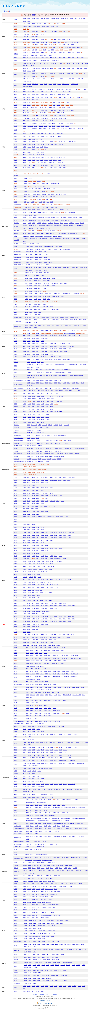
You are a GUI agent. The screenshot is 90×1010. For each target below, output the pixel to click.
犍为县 (46, 293)
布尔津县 (34, 459)
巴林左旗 (47, 217)
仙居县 (51, 556)
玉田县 (73, 57)
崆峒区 (25, 191)
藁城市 (36, 55)
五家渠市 (47, 461)
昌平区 (71, 18)
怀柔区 (80, 18)
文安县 (51, 91)
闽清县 (60, 335)
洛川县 (63, 110)
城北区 (40, 246)
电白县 (33, 498)
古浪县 (34, 186)
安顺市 (15, 369)
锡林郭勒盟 (16, 240)
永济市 (67, 42)
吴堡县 (63, 115)
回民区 (29, 210)
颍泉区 (33, 587)
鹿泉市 (50, 55)
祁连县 (36, 251)
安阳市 (15, 136)
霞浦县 (28, 356)
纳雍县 (52, 372)
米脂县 (55, 115)
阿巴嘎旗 (38, 238)
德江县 (71, 375)
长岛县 (42, 616)
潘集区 (45, 569)
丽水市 (15, 558)
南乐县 (33, 147)
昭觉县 (71, 325)
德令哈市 (33, 265)
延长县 (28, 110)
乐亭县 (64, 57)
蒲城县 (50, 107)
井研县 (50, 293)
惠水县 (68, 388)
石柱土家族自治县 (80, 333)
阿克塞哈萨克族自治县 (52, 194)
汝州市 (62, 134)
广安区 (26, 304)
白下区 (29, 390)
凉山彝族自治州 (17, 326)
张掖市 (15, 189)
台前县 (41, 147)
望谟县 (50, 380)
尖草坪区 (39, 23)
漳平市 (51, 354)
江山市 (46, 550)
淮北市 (15, 574)
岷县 (51, 199)
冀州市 (63, 94)
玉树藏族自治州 (17, 262)
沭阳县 (33, 422)
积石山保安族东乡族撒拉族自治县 (62, 204)
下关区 (47, 390)
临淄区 (37, 608)
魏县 (24, 65)
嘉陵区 (35, 296)
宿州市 (15, 590)
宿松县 (56, 579)
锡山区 (38, 393)
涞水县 (47, 73)
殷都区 (33, 136)
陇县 (54, 102)
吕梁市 (15, 50)
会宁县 (39, 181)
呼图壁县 (38, 435)
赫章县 (69, 372)
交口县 (61, 50)
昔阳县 (42, 39)
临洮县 (43, 199)
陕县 (34, 154)
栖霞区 (56, 390)
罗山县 (33, 162)
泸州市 (15, 278)
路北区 (29, 57)
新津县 (26, 270)
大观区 (29, 579)
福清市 (73, 335)
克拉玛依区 (35, 427)
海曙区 (24, 535)
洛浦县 (46, 451)
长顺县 (64, 388)
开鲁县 (47, 220)
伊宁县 (37, 453)
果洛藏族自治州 (17, 259)
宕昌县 (32, 202)
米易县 (37, 275)
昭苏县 (66, 453)
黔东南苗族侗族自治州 (19, 384)
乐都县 (42, 249)
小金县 (52, 317)
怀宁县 (38, 579)
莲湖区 (33, 97)
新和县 (47, 443)
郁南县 (33, 529)
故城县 (51, 94)
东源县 (46, 511)
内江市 (15, 291)
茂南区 (24, 498)
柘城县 (46, 160)
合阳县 (41, 107)
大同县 (56, 26)
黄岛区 (37, 605)
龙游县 (42, 550)
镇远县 (46, 383)
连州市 (66, 516)
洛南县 (28, 120)
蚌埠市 (15, 566)
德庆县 (46, 501)
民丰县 (59, 451)
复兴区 (33, 63)
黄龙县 (68, 110)
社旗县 (51, 157)
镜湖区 (24, 564)
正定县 (51, 52)
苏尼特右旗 (51, 238)
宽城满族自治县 (74, 84)
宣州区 (24, 600)
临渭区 (24, 107)
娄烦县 (58, 23)
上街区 (44, 123)
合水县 (42, 196)
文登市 (28, 626)
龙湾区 (28, 537)
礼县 (44, 202)
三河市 (69, 91)
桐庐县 (55, 532)
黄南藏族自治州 (17, 254)
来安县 (33, 584)
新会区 (33, 493)
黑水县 (56, 317)
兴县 (33, 50)
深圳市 (15, 482)
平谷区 (84, 18)
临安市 (73, 532)
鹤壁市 (15, 139)
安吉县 (42, 543)
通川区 (26, 306)
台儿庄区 (38, 611)
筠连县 (46, 301)
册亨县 (55, 380)
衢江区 (28, 550)
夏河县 (56, 207)
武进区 (43, 398)
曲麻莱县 (50, 262)
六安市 (15, 592)
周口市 (15, 165)
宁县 (51, 196)
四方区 (33, 605)
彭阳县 (42, 472)
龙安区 (38, 136)
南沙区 (60, 477)
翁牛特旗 (70, 217)
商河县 (60, 603)
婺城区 (24, 548)
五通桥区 (36, 293)
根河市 (48, 228)
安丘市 (64, 619)
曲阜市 (60, 621)
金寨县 (46, 592)
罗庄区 (28, 634)
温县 (55, 144)
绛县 (46, 42)
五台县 (28, 44)
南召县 (24, 157)
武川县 (67, 210)
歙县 (38, 582)
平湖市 (46, 540)
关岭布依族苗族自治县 (57, 369)
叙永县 (48, 278)
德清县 (33, 543)
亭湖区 (24, 411)
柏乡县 (47, 68)
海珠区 (33, 477)
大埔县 (32, 506)
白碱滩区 (41, 427)
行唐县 (60, 52)
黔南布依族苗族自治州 (19, 388)
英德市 (61, 516)
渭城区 (28, 105)
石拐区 (39, 212)
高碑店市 (47, 76)
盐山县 (49, 89)
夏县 (59, 42)
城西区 (36, 246)
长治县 (24, 31)
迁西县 (69, 57)
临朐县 (42, 619)
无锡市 (15, 393)
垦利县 (33, 613)
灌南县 (51, 406)
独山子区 (29, 427)
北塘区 (33, 393)
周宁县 (46, 356)
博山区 (33, 608)
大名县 (57, 63)
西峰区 (25, 196)
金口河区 (41, 293)
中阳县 (57, 50)
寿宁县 (42, 356)
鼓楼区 (35, 126)
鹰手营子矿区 (35, 84)
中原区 (24, 123)
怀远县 (43, 566)
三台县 (35, 283)
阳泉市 (15, 29)
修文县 (64, 359)
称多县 (36, 262)
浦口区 (51, 390)
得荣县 (35, 322)
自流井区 (27, 272)
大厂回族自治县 (58, 91)
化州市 (42, 498)
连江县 (51, 335)
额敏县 (37, 456)
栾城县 (55, 52)
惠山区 (42, 393)
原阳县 (51, 141)
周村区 (42, 608)
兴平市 (71, 105)
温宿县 (34, 443)
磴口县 (33, 230)
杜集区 (24, 574)
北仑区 (37, 535)
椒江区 (24, 556)
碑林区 (28, 97)
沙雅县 (43, 443)
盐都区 (29, 411)
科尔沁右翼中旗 (48, 236)
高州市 (37, 498)
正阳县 (42, 168)
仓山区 (33, 335)
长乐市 (78, 335)
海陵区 (24, 419)
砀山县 (29, 590)
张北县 (48, 78)
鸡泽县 (77, 63)
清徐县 (50, 23)
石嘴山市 (16, 467)
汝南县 (56, 168)
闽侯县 (46, 335)
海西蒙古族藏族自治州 (19, 265)
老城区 (24, 128)
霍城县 (52, 453)
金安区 (24, 592)
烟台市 (15, 616)
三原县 (33, 105)
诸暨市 (37, 545)
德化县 (55, 346)
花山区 (24, 571)
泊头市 (70, 89)
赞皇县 (78, 52)
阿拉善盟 (16, 244)
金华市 (15, 548)
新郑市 (71, 123)
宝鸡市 (15, 102)
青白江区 (55, 267)
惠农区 (30, 467)
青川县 (44, 286)
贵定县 (42, 388)
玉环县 (37, 556)
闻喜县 (33, 42)
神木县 (28, 115)
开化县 (37, 550)
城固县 (33, 113)
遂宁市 (15, 288)
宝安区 (37, 482)
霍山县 (50, 592)
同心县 (39, 469)
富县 (60, 110)
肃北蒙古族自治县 (41, 194)
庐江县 (56, 561)
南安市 (73, 346)
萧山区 (51, 532)
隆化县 (59, 84)
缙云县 (33, 558)
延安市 (15, 110)
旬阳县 (60, 118)
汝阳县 (70, 128)
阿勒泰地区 (16, 459)
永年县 (72, 63)
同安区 (42, 338)
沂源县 (55, 608)
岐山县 (42, 102)
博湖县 (69, 440)
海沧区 (28, 338)
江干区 (33, 532)
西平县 (29, 168)
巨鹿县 (68, 68)
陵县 (28, 637)
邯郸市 (15, 64)
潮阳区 (37, 488)
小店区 (24, 23)
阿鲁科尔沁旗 (41, 217)
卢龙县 (57, 60)
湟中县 (56, 246)
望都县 (72, 73)
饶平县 (33, 524)
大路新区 (82, 223)
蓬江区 (24, 493)
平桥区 (29, 162)
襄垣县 (28, 31)
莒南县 (63, 634)
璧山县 (60, 330)
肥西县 (51, 561)
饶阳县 (42, 94)
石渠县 (71, 320)
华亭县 (43, 191)
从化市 (73, 477)
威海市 (15, 626)
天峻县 (47, 265)
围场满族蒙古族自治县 (28, 86)
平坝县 (33, 369)
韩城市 (63, 107)
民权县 (33, 160)
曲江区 (33, 480)
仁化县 (42, 480)
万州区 (24, 330)
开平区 (38, 57)
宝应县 (38, 414)
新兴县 (28, 529)
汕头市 (15, 488)
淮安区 (29, 409)
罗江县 (35, 280)
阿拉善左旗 (26, 244)
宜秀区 (33, 579)
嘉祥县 (46, 621)
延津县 (56, 141)
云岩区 (33, 359)
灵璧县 (37, 590)
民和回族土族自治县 (35, 249)
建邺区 (38, 390)
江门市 (15, 493)
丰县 (47, 396)
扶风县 (46, 102)
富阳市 (69, 532)
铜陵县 (39, 577)
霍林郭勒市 (67, 220)
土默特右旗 (57, 212)
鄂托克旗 (56, 223)
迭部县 (43, 207)
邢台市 (15, 69)
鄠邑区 (73, 97)
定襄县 (24, 44)
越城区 (24, 545)
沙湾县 (42, 456)
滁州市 (15, 584)
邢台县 (33, 68)
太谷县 (51, 39)
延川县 (33, 110)
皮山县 (42, 451)
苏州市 (15, 401)
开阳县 (55, 359)
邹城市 (69, 621)
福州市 (15, 335)
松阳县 (42, 558)
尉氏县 (58, 126)
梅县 (28, 506)
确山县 (47, 168)
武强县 (38, 94)
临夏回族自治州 (17, 204)
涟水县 (42, 409)
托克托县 (50, 210)
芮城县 (50, 42)
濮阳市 (15, 147)
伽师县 (72, 448)
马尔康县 (62, 317)
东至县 (29, 598)
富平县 (59, 107)
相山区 (29, 574)
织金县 (47, 372)
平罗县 (34, 467)
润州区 (29, 417)
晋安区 (42, 335)
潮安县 (28, 524)
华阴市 (68, 107)
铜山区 (42, 396)
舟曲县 (39, 207)
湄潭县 (84, 364)
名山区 (30, 309)
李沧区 (46, 605)
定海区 (24, 553)
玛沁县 (27, 259)
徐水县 (55, 73)
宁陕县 (37, 118)
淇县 (41, 139)
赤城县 (24, 81)
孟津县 (53, 128)
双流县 (73, 267)
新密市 (67, 123)
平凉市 (15, 191)
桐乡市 (51, 540)
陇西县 (34, 199)
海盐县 (37, 540)
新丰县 (59, 480)
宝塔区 (24, 110)
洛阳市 (15, 130)
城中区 (31, 246)
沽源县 (57, 78)
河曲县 (45, 44)
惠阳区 (28, 503)
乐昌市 (64, 480)
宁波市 (15, 535)
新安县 (58, 128)
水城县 (38, 362)
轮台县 (34, 440)
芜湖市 (15, 564)
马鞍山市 (16, 571)
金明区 (45, 126)
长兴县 (37, 543)
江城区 (24, 514)
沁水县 (24, 34)
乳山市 (37, 626)
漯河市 (15, 152)
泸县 (40, 278)
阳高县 (29, 26)
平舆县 (38, 168)
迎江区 (24, 579)
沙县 (55, 343)
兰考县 (67, 126)
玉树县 (27, 262)
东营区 (24, 613)
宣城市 (15, 600)
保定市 (15, 74)
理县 (30, 317)
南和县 (59, 68)
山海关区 (29, 60)
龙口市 (46, 616)
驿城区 (24, 168)
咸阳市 (15, 105)
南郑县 (28, 113)
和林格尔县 (56, 210)
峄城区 (33, 611)
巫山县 (33, 333)
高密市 (69, 619)
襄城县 (38, 149)
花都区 (55, 477)
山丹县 (53, 189)
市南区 (24, 605)
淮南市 (15, 569)
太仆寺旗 (72, 238)
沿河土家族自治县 (78, 375)
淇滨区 (33, 139)
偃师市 (24, 131)
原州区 (24, 472)
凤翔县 (37, 102)
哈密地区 (16, 432)
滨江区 (46, 532)
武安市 (32, 65)
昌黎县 (48, 60)
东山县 (51, 348)
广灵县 (38, 26)
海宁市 (42, 540)
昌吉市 (28, 435)
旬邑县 (62, 105)
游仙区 (30, 283)
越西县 (84, 325)
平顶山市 (16, 134)
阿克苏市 (29, 443)
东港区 (24, 629)
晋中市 (15, 39)
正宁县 (46, 196)
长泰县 (46, 348)
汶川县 (26, 317)
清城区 (24, 516)
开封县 (62, 126)
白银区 (25, 181)
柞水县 (51, 120)
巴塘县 (84, 320)
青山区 (34, 212)
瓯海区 (33, 537)
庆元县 (51, 558)
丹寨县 (33, 385)
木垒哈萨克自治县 (62, 435)
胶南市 (69, 605)
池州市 (15, 598)
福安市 (55, 356)
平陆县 (62, 42)
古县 (42, 47)
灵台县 (34, 191)
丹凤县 (33, 120)
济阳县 (55, 603)
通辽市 (15, 220)
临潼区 (55, 97)
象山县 (51, 535)
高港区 (29, 419)
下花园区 (38, 78)
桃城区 (24, 94)
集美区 (37, 338)
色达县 (75, 320)
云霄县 (33, 348)
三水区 (37, 490)
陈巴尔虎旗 (65, 225)
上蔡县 (33, 168)
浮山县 (50, 47)
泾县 (38, 600)
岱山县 (33, 553)
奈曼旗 (56, 220)
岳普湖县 (67, 448)
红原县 (76, 317)
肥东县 (47, 561)
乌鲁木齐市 (16, 425)
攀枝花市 (16, 275)
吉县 (54, 47)
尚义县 (61, 78)
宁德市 (15, 356)
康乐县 (30, 204)
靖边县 (42, 115)
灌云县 (47, 406)
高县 (39, 301)
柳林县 (40, 50)
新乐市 (45, 55)
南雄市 (68, 480)
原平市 (77, 44)
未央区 (42, 97)
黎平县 (68, 383)
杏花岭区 (34, 23)
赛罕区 (38, 210)
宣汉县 (34, 306)
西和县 (40, 202)
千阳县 (58, 102)
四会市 (62, 501)
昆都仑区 (30, 212)
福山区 (28, 616)
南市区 (33, 73)
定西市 (15, 199)
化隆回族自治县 (58, 249)
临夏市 (25, 204)
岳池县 (30, 304)
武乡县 (55, 31)
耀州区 (33, 99)
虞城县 (50, 160)
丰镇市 (83, 233)
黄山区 (29, 582)
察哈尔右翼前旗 (54, 233)
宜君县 (37, 99)
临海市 (60, 556)
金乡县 (42, 621)
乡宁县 (58, 47)
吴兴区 (24, 543)
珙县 (43, 301)
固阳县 (62, 212)
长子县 (51, 31)
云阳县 (24, 333)
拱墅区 (37, 532)
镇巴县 (58, 113)
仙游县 (42, 341)
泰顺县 (60, 537)
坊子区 (33, 619)
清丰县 (29, 147)
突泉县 (60, 236)
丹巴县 (35, 320)
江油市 (65, 283)
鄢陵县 (33, 149)
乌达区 (34, 215)
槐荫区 (33, 603)
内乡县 (42, 157)
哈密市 (28, 432)
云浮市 (15, 529)
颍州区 (24, 587)
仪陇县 (53, 296)
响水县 (33, 411)
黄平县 (33, 383)
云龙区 (29, 396)
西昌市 (26, 325)
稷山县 (37, 42)
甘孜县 (57, 320)
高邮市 (47, 414)
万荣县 (28, 42)
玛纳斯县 (43, 435)
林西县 (58, 217)
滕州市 (47, 611)
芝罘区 (24, 616)
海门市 (56, 404)
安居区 (30, 288)
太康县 (56, 165)
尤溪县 (51, 343)
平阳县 (46, 537)
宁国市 (50, 600)
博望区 (33, 571)
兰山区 (24, 634)
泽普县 (47, 448)
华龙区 (24, 147)
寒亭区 (28, 619)
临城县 (38, 68)
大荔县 (36, 107)
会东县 (53, 325)
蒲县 (70, 47)
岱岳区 (28, 624)
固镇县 (52, 566)
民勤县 (30, 186)
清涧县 (68, 115)
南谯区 (29, 584)
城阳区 (51, 605)
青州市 (51, 619)
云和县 (46, 558)
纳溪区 (30, 278)
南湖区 (24, 540)
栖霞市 (69, 616)
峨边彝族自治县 (66, 293)
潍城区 (24, 619)
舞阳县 (38, 152)
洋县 (37, 113)
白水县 (54, 107)
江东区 (28, 535)
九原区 (51, 212)
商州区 (24, 120)
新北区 (39, 398)
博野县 (29, 76)
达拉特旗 (39, 223)
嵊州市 (46, 545)
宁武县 (41, 44)
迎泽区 (28, 23)
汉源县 (39, 309)
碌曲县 (52, 207)
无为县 (56, 564)
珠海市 (15, 485)
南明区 (28, 359)
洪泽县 (47, 409)
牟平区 (33, 616)
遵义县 (38, 364)
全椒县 (38, 584)
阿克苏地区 (16, 443)
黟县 (45, 582)
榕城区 (24, 527)
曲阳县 (80, 73)
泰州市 (15, 419)
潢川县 (55, 162)
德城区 (24, 637)
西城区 (28, 18)
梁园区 (24, 160)
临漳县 (48, 63)
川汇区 (24, 165)
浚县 (37, 139)
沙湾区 (30, 293)
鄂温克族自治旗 (57, 225)
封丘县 (60, 141)
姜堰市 (47, 419)
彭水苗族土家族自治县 (69, 333)
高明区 (42, 490)
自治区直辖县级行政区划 (20, 461)
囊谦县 (45, 262)
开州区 (86, 330)
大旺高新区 (52, 501)
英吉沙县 (42, 448)
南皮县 (58, 89)
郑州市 (15, 123)
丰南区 (42, 57)
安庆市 (15, 579)
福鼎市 (60, 356)
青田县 (28, 558)
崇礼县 (29, 81)
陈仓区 (33, 102)
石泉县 (33, 118)
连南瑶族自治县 (50, 516)
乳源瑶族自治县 (53, 480)
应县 (28, 36)
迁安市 (82, 57)
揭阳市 (15, 527)
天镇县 (34, 26)
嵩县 (66, 128)
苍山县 (51, 634)
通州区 (62, 18)
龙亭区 (24, 126)
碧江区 (28, 375)
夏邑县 (55, 160)
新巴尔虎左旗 (72, 225)
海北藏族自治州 (17, 251)
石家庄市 (16, 54)
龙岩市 (15, 354)
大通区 (24, 569)
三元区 (28, 343)
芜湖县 (42, 564)
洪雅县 (39, 299)
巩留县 (57, 453)
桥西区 (33, 52)
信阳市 (15, 162)
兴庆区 (24, 464)
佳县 (60, 115)
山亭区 (43, 611)
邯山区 (24, 63)
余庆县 (28, 367)
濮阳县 (46, 147)
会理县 (48, 325)
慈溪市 (64, 535)
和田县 (33, 451)
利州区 (26, 286)
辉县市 (73, 141)
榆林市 (15, 115)
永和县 (66, 47)
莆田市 (15, 341)
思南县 (55, 375)
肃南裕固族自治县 (32, 189)
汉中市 (15, 113)
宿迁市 (15, 422)
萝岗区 (64, 477)
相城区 (33, 401)
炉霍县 (53, 320)
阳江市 (15, 514)
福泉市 (33, 388)
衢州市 (15, 550)
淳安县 (60, 532)
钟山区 (28, 362)
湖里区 (33, 338)
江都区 (33, 414)
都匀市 (28, 388)
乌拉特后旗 (52, 230)
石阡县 (50, 375)
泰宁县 (63, 343)
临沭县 (72, 634)
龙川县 (33, 511)
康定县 (26, 320)
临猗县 (24, 42)
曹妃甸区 (52, 57)
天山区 (28, 425)
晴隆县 (42, 380)
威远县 (35, 291)
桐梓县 (43, 364)
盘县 (42, 362)
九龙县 (39, 320)
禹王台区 (41, 126)
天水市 (15, 183)
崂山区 (42, 605)
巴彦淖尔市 (16, 230)
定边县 (46, 115)
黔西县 (38, 372)
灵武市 (47, 464)
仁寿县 (30, 299)
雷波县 (35, 327)
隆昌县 (44, 291)
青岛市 (15, 605)
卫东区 (29, 134)
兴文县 (51, 301)
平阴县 (51, 603)
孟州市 (63, 144)
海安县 (38, 404)
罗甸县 (59, 388)
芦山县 (53, 309)
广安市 (15, 304)
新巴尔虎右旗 (80, 225)
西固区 (25, 173)
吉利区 (44, 128)
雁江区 (26, 314)
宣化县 (43, 78)
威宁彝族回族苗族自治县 (60, 372)
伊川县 (84, 128)
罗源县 (55, 335)
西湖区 (42, 532)
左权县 (33, 39)
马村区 (33, 144)
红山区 (24, 217)
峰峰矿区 (38, 63)
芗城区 (24, 348)
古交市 (63, 23)
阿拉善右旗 (32, 244)
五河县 (48, 566)
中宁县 (30, 474)
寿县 (33, 592)
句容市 (47, 417)
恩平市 (51, 493)
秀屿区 (37, 341)
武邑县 (33, 94)
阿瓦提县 (61, 443)
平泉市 (50, 84)
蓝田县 (64, 97)
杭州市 (15, 532)
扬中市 (42, 417)
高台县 (48, 189)
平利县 (51, 118)
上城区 (24, 532)
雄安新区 (53, 76)
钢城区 (28, 632)
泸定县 (30, 320)
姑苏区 (38, 401)
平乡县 (77, 68)
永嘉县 (42, 537)
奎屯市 (33, 453)
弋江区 (29, 564)
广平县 (81, 63)
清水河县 (62, 210)
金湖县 (51, 409)
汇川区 (34, 364)
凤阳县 (47, 584)
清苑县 (42, 73)
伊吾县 (43, 432)
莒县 (37, 629)
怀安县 (73, 78)
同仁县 (27, 254)
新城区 (24, 97)
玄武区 (24, 390)
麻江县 (28, 385)
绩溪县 (41, 600)
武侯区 (39, 267)
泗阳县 (38, 422)
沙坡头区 (25, 474)
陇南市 (15, 202)
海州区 (33, 406)
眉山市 (15, 299)
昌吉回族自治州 (17, 435)
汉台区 (24, 113)
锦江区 (26, 267)
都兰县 (43, 265)
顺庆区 (26, 296)
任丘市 (75, 89)
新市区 (24, 73)
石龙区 (33, 134)
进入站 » (7, 11)
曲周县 (28, 65)
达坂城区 (56, 425)
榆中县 (43, 173)
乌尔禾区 (47, 427)
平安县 (27, 249)
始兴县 (37, 480)
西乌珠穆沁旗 (66, 238)
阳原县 (69, 78)
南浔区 (28, 543)
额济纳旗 (38, 244)
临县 (36, 50)
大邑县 (81, 267)
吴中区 (29, 401)
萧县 (33, 590)
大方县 (34, 372)
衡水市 (15, 94)
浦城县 (33, 351)
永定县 (33, 354)
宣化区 (33, 78)
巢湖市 (60, 561)
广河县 (39, 204)
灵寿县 (64, 52)
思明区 (24, 338)
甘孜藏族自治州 (17, 321)
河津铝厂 (76, 42)
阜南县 (47, 587)
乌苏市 (33, 456)
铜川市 (15, 99)
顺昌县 (28, 351)
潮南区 (42, 488)
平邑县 (59, 634)
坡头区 (33, 495)
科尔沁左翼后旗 (41, 220)
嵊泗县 (37, 553)
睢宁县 (54, 396)
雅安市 (15, 309)
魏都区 (24, 149)
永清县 (38, 91)
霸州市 (64, 91)
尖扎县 (31, 254)
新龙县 (62, 320)
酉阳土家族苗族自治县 (57, 333)
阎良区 (51, 97)
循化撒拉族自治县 (67, 249)
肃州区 (25, 194)
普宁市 (42, 527)
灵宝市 (42, 154)
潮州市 (15, 524)
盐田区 (46, 482)
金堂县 (68, 267)
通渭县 (30, 199)
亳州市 (15, 595)
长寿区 (33, 330)
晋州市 (41, 55)
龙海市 (69, 348)
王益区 (24, 99)
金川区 (25, 178)
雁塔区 (46, 97)
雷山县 (82, 383)
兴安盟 (15, 236)
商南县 (37, 120)
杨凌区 (82, 97)
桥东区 (29, 52)
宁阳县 (33, 624)
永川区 (37, 330)
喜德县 (75, 325)
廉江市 (51, 495)
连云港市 (16, 406)
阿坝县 (66, 317)
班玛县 (31, 259)
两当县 (51, 202)
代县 (33, 44)
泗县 (41, 590)
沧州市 (15, 89)
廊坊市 (15, 91)
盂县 (28, 29)
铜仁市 (15, 376)
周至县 (69, 97)
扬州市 (15, 414)
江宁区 (66, 390)
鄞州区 (46, 535)
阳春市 (37, 514)
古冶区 (33, 57)
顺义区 (66, 18)
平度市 (64, 605)
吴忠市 (15, 469)
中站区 (29, 144)
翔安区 (46, 338)
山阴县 (24, 36)
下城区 (28, 532)
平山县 (82, 52)
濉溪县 (38, 574)
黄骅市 (79, 89)
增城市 (69, 477)
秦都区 (24, 105)
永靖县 (34, 204)
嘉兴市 (15, 540)
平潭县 (69, 335)
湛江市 (15, 495)
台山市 (37, 493)
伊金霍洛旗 (71, 223)
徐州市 (15, 396)
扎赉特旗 (55, 236)
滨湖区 (47, 393)
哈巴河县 (49, 459)
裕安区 (29, 592)
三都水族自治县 (75, 388)
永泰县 (64, 335)
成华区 (44, 267)
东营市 (15, 613)
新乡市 (15, 141)
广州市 (15, 477)
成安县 (52, 63)
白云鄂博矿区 (45, 212)
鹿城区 (24, 537)
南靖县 (55, 348)
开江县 (38, 306)
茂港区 (28, 498)
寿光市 (60, 619)
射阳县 (47, 411)
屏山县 (55, 301)
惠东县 (37, 503)
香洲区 (24, 485)
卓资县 (29, 233)
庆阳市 (15, 196)
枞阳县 (42, 579)
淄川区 (24, 608)
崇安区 (24, 393)
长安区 (24, 52)
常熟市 (47, 401)
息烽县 (59, 359)
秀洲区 (28, 540)
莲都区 (24, 558)
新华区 (38, 52)
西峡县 (33, 157)
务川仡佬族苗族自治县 (72, 364)
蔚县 (65, 78)
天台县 (46, 556)
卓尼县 (34, 207)
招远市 (64, 616)
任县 (55, 68)
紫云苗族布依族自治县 (69, 369)
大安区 (36, 272)
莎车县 (52, 448)
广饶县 (42, 613)
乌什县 (56, 443)
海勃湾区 (25, 215)
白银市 (15, 181)
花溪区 (37, 359)
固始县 (50, 162)
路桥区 (33, 556)
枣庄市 (15, 611)
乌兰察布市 (16, 233)
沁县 (64, 31)
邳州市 (63, 396)
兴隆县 (45, 84)
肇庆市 (15, 501)
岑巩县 (50, 383)
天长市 (51, 584)
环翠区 (24, 626)
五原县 (29, 230)
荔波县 (37, 388)
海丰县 (27, 508)
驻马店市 (16, 168)
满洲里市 (25, 228)
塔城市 (28, 456)
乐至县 (35, 314)
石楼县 (44, 50)
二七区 (29, 123)
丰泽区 (28, 346)
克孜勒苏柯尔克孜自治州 (20, 446)
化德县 (33, 233)
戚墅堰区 (34, 398)
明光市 (56, 584)
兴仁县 (33, 380)
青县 (36, 89)
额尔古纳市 (42, 228)
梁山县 (55, 621)
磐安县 (42, 548)
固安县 (33, 91)
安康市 (15, 118)
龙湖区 (24, 488)
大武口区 (25, 467)
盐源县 (39, 325)
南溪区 (26, 301)
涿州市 (33, 76)
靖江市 (38, 419)
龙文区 (28, 348)
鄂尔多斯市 (16, 223)
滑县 (51, 136)
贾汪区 (33, 396)
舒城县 (41, 592)
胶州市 (55, 605)
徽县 (48, 202)
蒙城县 (33, 595)
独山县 (50, 388)
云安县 (37, 529)
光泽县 (37, 351)
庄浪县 (47, 191)
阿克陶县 (34, 446)
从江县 (77, 383)
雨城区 (26, 309)
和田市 (28, 451)
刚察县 (45, 251)
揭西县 (33, 527)
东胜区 (29, 223)
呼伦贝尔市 (16, 227)
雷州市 (55, 495)
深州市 (68, 94)
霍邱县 (37, 592)
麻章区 (37, 495)
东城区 (24, 18)
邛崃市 (40, 270)
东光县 (40, 89)
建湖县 (51, 411)
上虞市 (42, 545)
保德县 (68, 44)
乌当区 (42, 359)
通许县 (53, 126)
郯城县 (42, 634)
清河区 (24, 409)
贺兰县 (42, 464)
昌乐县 (46, 619)
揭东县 (28, 527)
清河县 (85, 68)
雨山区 (29, 571)
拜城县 (52, 443)
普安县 (37, 380)
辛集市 (32, 55)
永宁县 (38, 464)
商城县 (46, 162)
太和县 (42, 587)
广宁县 (33, 501)
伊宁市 (28, 453)
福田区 (28, 482)
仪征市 (42, 414)
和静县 (60, 440)
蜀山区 (33, 561)
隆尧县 (51, 68)
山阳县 (42, 120)
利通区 (24, 469)
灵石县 (63, 39)
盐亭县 (39, 283)
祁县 (55, 39)
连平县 (37, 511)
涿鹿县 (82, 78)
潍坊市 (15, 619)
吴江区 (42, 401)
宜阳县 (75, 128)
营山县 (44, 296)
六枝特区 (33, 362)
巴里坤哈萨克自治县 (36, 432)
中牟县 (53, 123)
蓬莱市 (60, 616)
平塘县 (55, 388)
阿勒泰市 (29, 459)
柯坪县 (66, 443)
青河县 (54, 459)
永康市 (60, 548)
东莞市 (15, 519)
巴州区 (26, 312)
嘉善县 (33, 540)
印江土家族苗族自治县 (63, 375)
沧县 (33, 89)
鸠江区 (33, 564)
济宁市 (15, 621)
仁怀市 (37, 367)
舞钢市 (58, 134)
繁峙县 (36, 44)
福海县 (44, 459)
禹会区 (34, 566)
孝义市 (66, 50)
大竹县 (43, 306)
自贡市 (15, 272)
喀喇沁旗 (75, 217)
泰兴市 (42, 419)
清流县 (37, 343)
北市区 (29, 73)
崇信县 (39, 191)
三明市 (15, 343)
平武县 (60, 283)
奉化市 (69, 535)
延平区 (24, 351)
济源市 (15, 170)
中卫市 (15, 474)
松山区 (34, 217)
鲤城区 (24, 346)
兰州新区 (48, 173)
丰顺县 (36, 506)
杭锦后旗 (59, 230)
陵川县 (33, 34)
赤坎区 (24, 495)
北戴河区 (35, 60)
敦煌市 (65, 194)
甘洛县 (26, 327)
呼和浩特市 (16, 210)
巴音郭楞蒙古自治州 (18, 440)
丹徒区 (33, 417)
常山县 (33, 550)
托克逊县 (39, 430)
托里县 (46, 456)
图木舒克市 (40, 461)
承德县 (41, 84)
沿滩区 (40, 272)
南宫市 (29, 71)
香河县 (42, 91)
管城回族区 (34, 123)
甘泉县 (55, 110)
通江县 (30, 312)
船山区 (26, 288)
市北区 (28, 605)
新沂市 (58, 396)
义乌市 (51, 548)
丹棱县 (44, 299)
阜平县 (51, 73)
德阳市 (15, 280)
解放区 (24, 144)
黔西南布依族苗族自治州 (20, 380)
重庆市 (15, 331)
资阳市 (15, 314)
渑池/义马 (30, 154)
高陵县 (78, 97)
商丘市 (15, 160)
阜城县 (59, 94)
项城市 (65, 165)
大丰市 (60, 411)
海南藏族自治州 (17, 257)
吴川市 (60, 495)
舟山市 (15, 553)
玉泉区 (33, 210)
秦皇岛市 (16, 60)
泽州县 (37, 34)
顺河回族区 (30, 126)
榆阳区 (24, 115)
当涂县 (38, 571)
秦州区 (25, 183)
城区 (24, 508)
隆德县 (33, 472)
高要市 (57, 501)
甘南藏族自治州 (17, 207)
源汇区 (24, 152)
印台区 (28, 99)
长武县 (58, 105)
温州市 (15, 537)
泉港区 (37, 346)
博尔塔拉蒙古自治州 (18, 438)
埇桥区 (24, 590)
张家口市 (16, 80)
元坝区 (30, 286)
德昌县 (44, 325)
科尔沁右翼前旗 (39, 236)
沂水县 (46, 634)
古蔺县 (53, 278)
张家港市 (52, 401)
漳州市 (15, 348)
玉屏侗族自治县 (44, 375)
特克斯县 (71, 453)
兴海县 (40, 257)
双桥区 (24, 84)
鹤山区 (24, 139)
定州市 (38, 76)
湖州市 (15, 543)
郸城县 (47, 165)
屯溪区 (24, 582)
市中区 (26, 291)
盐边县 (42, 275)
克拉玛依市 (16, 427)
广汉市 (39, 280)
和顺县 (37, 39)
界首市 (56, 587)
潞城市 (68, 31)
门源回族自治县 (29, 251)
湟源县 (60, 246)
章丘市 (64, 603)
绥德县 (51, 115)
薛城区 (28, 611)
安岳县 (30, 314)
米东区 (60, 425)
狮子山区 (31, 577)
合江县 (44, 278)
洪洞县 (37, 47)
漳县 (47, 199)
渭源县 (39, 199)
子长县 (37, 110)
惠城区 (24, 503)
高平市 (42, 34)
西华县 (33, 165)
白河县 (64, 118)
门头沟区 (53, 18)
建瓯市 (61, 351)
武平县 (42, 354)
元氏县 (24, 55)
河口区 (28, 613)
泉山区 (38, 396)
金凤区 (33, 464)
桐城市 (69, 579)
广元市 (15, 286)
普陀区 (28, 553)
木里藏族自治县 (33, 325)
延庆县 (28, 21)
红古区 (30, 173)
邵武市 (51, 351)
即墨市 (60, 605)
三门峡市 (16, 154)
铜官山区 (25, 577)
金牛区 (35, 267)
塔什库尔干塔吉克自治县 (80, 448)
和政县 (43, 204)
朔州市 (15, 36)
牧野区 (38, 141)
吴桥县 (62, 89)
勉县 (45, 113)
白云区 (46, 359)
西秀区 (28, 369)
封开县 (42, 501)
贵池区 (24, 598)
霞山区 (28, 495)
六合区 (70, 390)
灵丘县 (43, 26)
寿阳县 (46, 39)
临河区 (24, 230)
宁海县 (55, 535)
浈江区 (28, 480)
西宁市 (15, 246)
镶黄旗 (77, 238)
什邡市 (44, 280)
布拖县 (66, 325)
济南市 (15, 603)
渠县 (47, 306)
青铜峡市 (44, 469)
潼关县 (32, 107)
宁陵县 (41, 160)
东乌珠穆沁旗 (58, 238)
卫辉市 (69, 141)
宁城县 (80, 217)
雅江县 (44, 320)
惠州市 (15, 503)
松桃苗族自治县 (30, 377)
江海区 (28, 493)
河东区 (33, 634)
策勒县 (50, 451)
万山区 (33, 375)
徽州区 (33, 582)
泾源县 (38, 472)
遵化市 (78, 57)
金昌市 (15, 178)
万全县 (78, 78)
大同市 (15, 26)
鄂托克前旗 (50, 223)
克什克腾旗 (63, 217)
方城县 (29, 157)
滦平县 (54, 84)
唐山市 (15, 57)
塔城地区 (16, 456)
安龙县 (59, 380)
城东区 (27, 246)
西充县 (57, 296)
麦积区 (30, 183)
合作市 (25, 207)
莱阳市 (51, 616)
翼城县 (28, 47)
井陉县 (47, 52)
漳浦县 (37, 348)
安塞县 (42, 110)
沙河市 (33, 71)
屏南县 (37, 356)
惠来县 (37, 527)
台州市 (15, 556)
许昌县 (29, 149)
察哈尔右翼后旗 (71, 233)
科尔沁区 (25, 220)
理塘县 (80, 320)
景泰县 (43, 181)
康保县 (52, 78)
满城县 (38, 73)
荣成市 (33, 626)
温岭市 (55, 556)
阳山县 (33, 516)
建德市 (64, 532)
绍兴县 (28, 545)
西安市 (15, 97)
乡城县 (26, 322)
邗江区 (29, 414)
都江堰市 (31, 270)
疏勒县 (37, 448)
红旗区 (24, 141)
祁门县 (49, 582)
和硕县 (65, 440)
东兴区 (30, 291)
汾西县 (73, 47)
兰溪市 (46, 548)
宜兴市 (56, 393)
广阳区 (29, 91)
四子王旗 (78, 233)
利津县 (37, 613)
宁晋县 (63, 68)
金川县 (47, 317)
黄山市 (15, 582)
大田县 (46, 343)
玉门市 (60, 194)
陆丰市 (36, 508)
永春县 (51, 346)
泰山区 (24, 624)
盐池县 (34, 469)
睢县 (37, 160)
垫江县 (73, 330)
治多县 (40, 262)
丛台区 (29, 63)
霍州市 (82, 47)
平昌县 (39, 312)
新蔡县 (65, 168)
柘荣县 (51, 356)
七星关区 (29, 372)
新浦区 (29, 406)
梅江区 (24, 506)
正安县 (52, 364)
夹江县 (55, 293)
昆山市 (57, 401)
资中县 (39, 291)
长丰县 (42, 561)
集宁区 (24, 233)
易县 (77, 73)
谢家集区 (35, 569)
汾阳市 (70, 50)
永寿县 (50, 105)
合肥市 (15, 561)
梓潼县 (47, 283)
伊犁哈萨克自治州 (18, 453)
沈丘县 (42, 165)
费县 (55, 634)
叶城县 (56, 448)
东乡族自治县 (49, 204)
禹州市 (42, 149)
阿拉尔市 (34, 461)
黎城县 (42, 31)
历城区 (42, 603)
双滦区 (29, 84)
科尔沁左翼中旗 (32, 220)
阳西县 (28, 514)
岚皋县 (46, 118)
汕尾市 (15, 508)
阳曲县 (54, 23)
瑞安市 (64, 537)
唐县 (64, 73)
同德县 (31, 257)
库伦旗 (52, 220)
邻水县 (39, 304)
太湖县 (51, 579)
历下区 (24, 603)
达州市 (15, 306)
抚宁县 (53, 60)
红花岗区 (29, 364)
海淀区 (47, 18)
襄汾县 (33, 47)
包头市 (15, 212)
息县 (63, 162)
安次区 (24, 91)
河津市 (71, 42)
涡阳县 (29, 595)
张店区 (28, 608)
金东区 (28, 548)
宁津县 (32, 637)
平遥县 (59, 39)
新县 (42, 162)
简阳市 (39, 314)
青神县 (48, 299)
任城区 (28, 621)
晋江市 (69, 346)
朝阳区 (33, 18)
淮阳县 (51, 165)
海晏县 (40, 251)
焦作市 (15, 144)
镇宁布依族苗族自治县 (45, 369)
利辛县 (38, 595)
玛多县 (49, 259)
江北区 (33, 535)
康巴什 (24, 223)
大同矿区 (25, 26)
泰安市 (15, 624)
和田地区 (16, 451)
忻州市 (15, 44)
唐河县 (56, 157)
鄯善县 (34, 430)
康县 (36, 202)
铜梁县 (51, 330)
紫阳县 (42, 118)
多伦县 (24, 241)
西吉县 (29, 472)
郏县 (54, 134)
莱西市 (73, 605)
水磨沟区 (44, 425)
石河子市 (29, 461)
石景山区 (43, 18)
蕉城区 (24, 356)
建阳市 (65, 351)
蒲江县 (85, 267)
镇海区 (42, 535)
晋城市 (15, 34)
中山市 (15, 522)
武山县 (47, 183)
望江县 (60, 579)
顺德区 (33, 490)
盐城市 (15, 411)
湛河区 (38, 134)
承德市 (15, 85)
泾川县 (30, 191)
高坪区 (30, 296)
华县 (28, 107)
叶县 (46, 134)
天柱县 (55, 383)
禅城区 (24, 490)
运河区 (29, 89)
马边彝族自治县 (75, 293)
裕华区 (42, 52)
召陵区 (33, 152)
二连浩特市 (26, 238)
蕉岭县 (50, 506)
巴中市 (15, 312)
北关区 (29, 136)
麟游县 (62, 102)
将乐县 (59, 343)
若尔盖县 (72, 317)
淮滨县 (59, 162)
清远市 (15, 516)
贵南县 (45, 257)
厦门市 (15, 338)
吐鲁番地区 (16, 430)
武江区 (24, 480)
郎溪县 (29, 600)
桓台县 (46, 608)
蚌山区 (30, 566)
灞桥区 (37, 97)
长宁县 (35, 301)
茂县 (34, 317)
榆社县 (28, 39)
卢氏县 (38, 154)
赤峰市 (15, 217)
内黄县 (55, 136)
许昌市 (15, 149)
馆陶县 (86, 63)
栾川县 (62, 128)
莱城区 (24, 632)
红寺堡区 (30, 469)
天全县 (48, 309)
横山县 (37, 115)
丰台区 (37, 18)
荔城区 (33, 341)
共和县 (27, 257)
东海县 (42, 406)
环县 (34, 196)
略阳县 (53, 113)
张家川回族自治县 (55, 183)
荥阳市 (62, 123)
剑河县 (64, 383)
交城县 (28, 50)
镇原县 (54, 196)
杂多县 (31, 262)
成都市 (15, 269)
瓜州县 (34, 194)
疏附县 (33, 448)
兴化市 (33, 419)
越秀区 (28, 477)
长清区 (46, 603)
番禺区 (51, 477)
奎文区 (37, 619)
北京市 (15, 19)
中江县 (30, 280)
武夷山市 (56, 351)
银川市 (15, 464)
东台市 (56, 411)
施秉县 (37, 383)
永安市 (68, 343)
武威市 (15, 186)
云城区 (24, 529)
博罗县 (33, 503)
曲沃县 (24, 47)
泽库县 (36, 254)
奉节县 (28, 333)
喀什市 (28, 448)
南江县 (35, 312)
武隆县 (78, 330)
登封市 (76, 123)
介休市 (68, 39)
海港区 (24, 60)
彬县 (54, 105)
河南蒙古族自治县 (43, 254)
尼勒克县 (77, 453)
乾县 (42, 105)
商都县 (38, 233)
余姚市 (60, 535)
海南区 (30, 215)
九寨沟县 (43, 317)
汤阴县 (47, 136)
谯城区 (24, 595)
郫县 (77, 267)
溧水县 (75, 390)
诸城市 (55, 619)
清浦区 (38, 409)
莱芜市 (15, 632)
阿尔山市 (32, 236)
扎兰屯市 (36, 228)
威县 (81, 68)
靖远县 (34, 181)
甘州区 (25, 189)
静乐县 (50, 44)
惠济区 (49, 123)
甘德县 (36, 259)
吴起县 (51, 110)
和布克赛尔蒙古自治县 (59, 456)
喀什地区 (16, 448)
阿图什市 (29, 446)
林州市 (59, 136)
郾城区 (29, 152)
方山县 (52, 50)
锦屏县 (59, 383)
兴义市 (28, 380)
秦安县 (39, 183)
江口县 (37, 375)
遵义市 (15, 366)
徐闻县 (46, 495)
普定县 (37, 369)
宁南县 (57, 325)
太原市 (15, 23)
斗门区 (28, 485)
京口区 (24, 417)
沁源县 (60, 31)
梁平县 (64, 330)
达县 (30, 306)
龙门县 (42, 503)
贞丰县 (46, 380)
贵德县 (36, 257)
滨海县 (38, 411)
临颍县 (42, 152)
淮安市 (15, 409)
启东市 (47, 404)
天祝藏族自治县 (41, 186)
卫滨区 (29, 141)
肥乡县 (68, 63)
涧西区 (40, 128)
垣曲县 (54, 42)
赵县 (28, 55)
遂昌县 (37, 558)
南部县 (39, 296)
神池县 (54, 44)
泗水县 (51, 621)
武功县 (67, 105)
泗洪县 (42, 422)
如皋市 (51, 404)
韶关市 (15, 480)
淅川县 (47, 157)
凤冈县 (80, 364)
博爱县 (47, 144)
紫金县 (28, 511)
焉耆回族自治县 (54, 440)
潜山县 (47, 579)
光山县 (38, 162)
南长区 (29, 393)
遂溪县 (42, 495)
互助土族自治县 (49, 249)
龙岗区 (42, 482)
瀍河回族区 (34, 128)
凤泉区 (33, 141)
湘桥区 (24, 524)
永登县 (34, 173)
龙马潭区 (36, 278)
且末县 (47, 440)
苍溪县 (53, 286)
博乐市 (28, 438)
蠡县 (85, 73)
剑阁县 (48, 286)
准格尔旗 (44, 223)
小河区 (50, 359)
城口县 (69, 330)
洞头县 (37, 537)
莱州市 (55, 616)
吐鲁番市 (29, 430)
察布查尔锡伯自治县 (45, 453)
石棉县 (44, 309)
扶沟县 (29, 165)
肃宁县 (53, 89)
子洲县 (72, 115)
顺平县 (24, 76)
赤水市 (33, 367)
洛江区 (33, 346)
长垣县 (65, 141)
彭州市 (36, 270)
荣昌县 (55, 330)
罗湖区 (24, 482)
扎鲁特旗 (62, 220)
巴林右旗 (53, 217)
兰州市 (15, 173)
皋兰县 (39, 173)
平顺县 (37, 31)
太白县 (67, 102)
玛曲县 (47, 207)
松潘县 (37, 317)
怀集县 (37, 501)
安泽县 (45, 47)
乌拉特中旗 (46, 230)
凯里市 (28, 383)
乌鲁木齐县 (66, 425)
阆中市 (62, 296)
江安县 (30, 301)
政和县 (46, 351)
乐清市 (69, 537)
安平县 (47, 94)
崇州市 (45, 270)
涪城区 (26, 283)
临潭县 (30, 207)
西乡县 (41, 113)
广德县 (33, 600)
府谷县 (33, 115)
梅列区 (24, 343)
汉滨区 (24, 118)
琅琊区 (24, 584)
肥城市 (46, 624)
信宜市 (46, 498)
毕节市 (15, 372)
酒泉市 (15, 194)
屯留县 (33, 31)
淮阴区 (33, 409)
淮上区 (39, 566)
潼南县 (46, 330)
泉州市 (15, 346)
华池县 (37, 196)
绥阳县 (47, 364)
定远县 (42, 584)
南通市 (15, 404)
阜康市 (33, 435)
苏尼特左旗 (44, 238)
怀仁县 (36, 36)
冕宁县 (79, 325)
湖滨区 (24, 154)
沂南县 (37, 634)
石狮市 (64, 346)
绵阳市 (15, 283)
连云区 (24, 406)
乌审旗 (66, 223)
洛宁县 (79, 128)
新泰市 (42, 624)
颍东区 (29, 587)
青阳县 (38, 598)
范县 (37, 147)
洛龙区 (49, 128)
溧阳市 (48, 398)
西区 (29, 275)
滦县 (56, 57)
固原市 (15, 472)
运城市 (15, 42)
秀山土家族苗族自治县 (46, 333)
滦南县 (60, 57)
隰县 (62, 47)
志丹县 (46, 110)
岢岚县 (63, 44)
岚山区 (28, 629)
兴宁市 (54, 506)
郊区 (35, 577)
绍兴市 (15, 545)
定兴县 (60, 73)
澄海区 (46, 488)
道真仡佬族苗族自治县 (60, 364)
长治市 (15, 31)
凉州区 (25, 186)
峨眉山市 (82, 293)
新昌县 (33, 545)
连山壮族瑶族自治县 (41, 516)
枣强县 (29, 94)
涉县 (61, 63)
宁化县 (42, 343)
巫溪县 (37, 333)
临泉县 (38, 587)
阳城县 (28, 34)
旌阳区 (26, 280)
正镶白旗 (83, 238)
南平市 (15, 351)
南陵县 (51, 564)
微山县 (33, 621)
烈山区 (33, 574)
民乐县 (39, 189)
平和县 (60, 348)
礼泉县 (45, 105)
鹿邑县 (60, 165)
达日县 (40, 259)
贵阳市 (15, 359)
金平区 (28, 488)
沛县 (50, 396)
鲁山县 (50, 134)
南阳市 (15, 157)
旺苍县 (39, 286)
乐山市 (15, 293)
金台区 (28, 102)
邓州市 (65, 157)
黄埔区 (46, 477)
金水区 (40, 123)
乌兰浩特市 (26, 236)
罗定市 (42, 529)
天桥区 (37, 603)
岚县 (49, 50)
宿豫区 (29, 422)
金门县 (60, 346)
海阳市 (73, 616)
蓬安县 (48, 296)
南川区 (42, 330)
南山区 (33, 482)
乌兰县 (38, 265)
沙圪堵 (33, 223)
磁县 (64, 63)
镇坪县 (55, 118)
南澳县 (51, 488)
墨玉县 (37, 451)
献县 (67, 89)
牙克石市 (31, 228)
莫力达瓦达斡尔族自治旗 (39, 225)
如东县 (42, 404)
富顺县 (48, 272)
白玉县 (66, 320)
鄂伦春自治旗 (49, 225)
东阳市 (55, 548)
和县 (47, 571)
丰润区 (47, 57)
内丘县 (42, 68)
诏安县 (42, 348)
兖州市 (64, 621)
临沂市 (15, 634)
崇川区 (24, 404)
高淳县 (79, 390)
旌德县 (46, 600)
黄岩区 (28, 556)
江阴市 (51, 393)
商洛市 (15, 120)
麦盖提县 (61, 448)
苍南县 (51, 537)
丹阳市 (38, 417)
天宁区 (24, 398)
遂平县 (60, 168)
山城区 (29, 139)
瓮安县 (46, 388)
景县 (55, 94)
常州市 (15, 398)
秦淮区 (33, 390)
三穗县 (42, 383)
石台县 (33, 598)
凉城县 (47, 233)
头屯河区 (50, 425)
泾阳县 (37, 105)
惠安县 (42, 346)
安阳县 (42, 136)
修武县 (42, 144)
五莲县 (33, 629)
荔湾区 (24, 477)
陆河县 (32, 508)
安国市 (42, 76)
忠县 (82, 330)
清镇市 (68, 359)
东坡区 (26, 299)
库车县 (38, 443)
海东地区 (16, 249)
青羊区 (30, 267)
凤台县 (50, 569)
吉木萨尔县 (54, 435)
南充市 (15, 296)
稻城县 (30, 322)
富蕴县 (39, 459)
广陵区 (24, 414)
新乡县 (42, 141)
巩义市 (58, 123)
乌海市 (15, 215)
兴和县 (42, 233)
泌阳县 (51, 168)
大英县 (44, 288)
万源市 (51, 306)
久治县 (45, 259)
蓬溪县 (35, 288)
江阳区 (26, 278)
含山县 (42, 571)
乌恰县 (45, 446)
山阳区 (38, 144)
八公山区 (41, 569)
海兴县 (44, 89)
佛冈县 (28, 516)
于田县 (55, 451)
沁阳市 (59, 144)
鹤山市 (46, 493)
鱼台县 (37, 621)
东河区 (24, 212)
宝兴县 (57, 309)
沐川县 (59, 293)
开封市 (15, 126)
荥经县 (35, 309)
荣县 (45, 272)
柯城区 (24, 550)
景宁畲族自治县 (58, 558)
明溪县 (33, 343)
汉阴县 (28, 118)
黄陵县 (72, 110)
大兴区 (75, 18)
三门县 (42, 556)
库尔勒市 (29, 440)
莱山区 (37, 616)
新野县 (60, 157)
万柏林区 (45, 23)
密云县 (24, 21)
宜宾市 (15, 301)
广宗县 (72, 68)
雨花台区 (61, 390)
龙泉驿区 (49, 267)
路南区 (24, 57)
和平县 (42, 511)
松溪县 (42, 351)
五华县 (41, 506)
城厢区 (24, 341)
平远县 (45, 506)
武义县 (33, 548)
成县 (25, 202)
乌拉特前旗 (39, 230)
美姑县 (30, 327)
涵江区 (28, 341)
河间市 (84, 89)
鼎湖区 (28, 501)
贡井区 (31, 272)
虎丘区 (24, 401)
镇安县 (46, 120)
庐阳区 (29, 561)
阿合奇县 (40, 446)
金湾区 (33, 485)
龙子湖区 (25, 566)
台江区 (28, 335)
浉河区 (24, 162)
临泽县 (44, 189)
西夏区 (29, 464)
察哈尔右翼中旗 (62, 233)
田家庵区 (30, 569)
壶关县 (46, 31)
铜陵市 (15, 577)
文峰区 (24, 136)
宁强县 (49, 113)
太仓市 (61, 401)
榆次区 (24, 39)
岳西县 (65, 579)
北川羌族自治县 (54, 283)
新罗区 (24, 354)
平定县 (24, 29)
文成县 (55, 537)
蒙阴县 (68, 634)
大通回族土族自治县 (48, 246)
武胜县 (35, 304)
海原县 (34, 474)
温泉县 (37, 438)
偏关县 (72, 44)
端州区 (24, 501)
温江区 (64, 267)
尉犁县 (38, 440)
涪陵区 (28, 330)
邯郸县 (43, 63)
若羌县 (43, 440)
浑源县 (47, 26)
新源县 (61, 453)
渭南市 (15, 107)
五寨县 (59, 44)
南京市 (15, 390)
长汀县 (28, 354)
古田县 (33, 356)
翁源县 (46, 480)
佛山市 (15, 490)
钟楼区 (29, 398)
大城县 (47, 91)
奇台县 (48, 435)
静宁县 (52, 191)
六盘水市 (16, 362)
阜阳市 (15, 587)
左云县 (52, 26)
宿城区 (24, 422)
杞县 (50, 126)
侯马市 (78, 47)
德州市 (15, 637)
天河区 (37, 477)
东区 (26, 275)
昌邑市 (73, 619)
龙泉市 (64, 558)
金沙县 (43, 372)
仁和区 (33, 275)
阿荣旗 (30, 225)
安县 (44, 283)
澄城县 (45, 107)
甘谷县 (43, 183)
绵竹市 (48, 280)
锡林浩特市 (32, 238)
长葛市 (47, 149)
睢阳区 (29, 160)
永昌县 (30, 178)
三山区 (38, 564)
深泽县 (73, 52)
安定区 (25, 199)
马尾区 (37, 335)
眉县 (51, 102)
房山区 (57, 18)
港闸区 (29, 404)
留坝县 (62, 113)
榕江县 (73, 383)
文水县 (24, 50)
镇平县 (38, 157)
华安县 (64, 348)
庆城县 (30, 196)
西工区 (29, 128)
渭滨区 (24, 102)
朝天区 (35, 286)
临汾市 (15, 47)
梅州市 (15, 506)
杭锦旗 (61, 223)
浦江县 (37, 548)
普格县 (62, 325)
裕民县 (50, 456)
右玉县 (32, 36)
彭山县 (35, 299)
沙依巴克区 (34, 425)
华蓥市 (44, 304)
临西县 (24, 71)
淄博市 (15, 608)
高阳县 (68, 73)
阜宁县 (42, 411)
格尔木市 (28, 265)
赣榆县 (38, 406)
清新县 (57, 516)
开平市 (42, 493)
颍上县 (51, 587)
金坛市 (52, 398)
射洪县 (39, 288)
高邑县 (69, 52)
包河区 (38, 561)
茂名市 (15, 498)
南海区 (28, 490)
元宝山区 (30, 217)
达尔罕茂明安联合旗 (70, 212)
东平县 (37, 624)
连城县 (46, 354)
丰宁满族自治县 (65, 84)
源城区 (24, 511)
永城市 (59, 160)
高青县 (51, 608)
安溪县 (46, 346)
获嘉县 (47, 141)
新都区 (59, 267)
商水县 (38, 165)
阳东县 (33, 514)
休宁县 (41, 582)
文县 (28, 202)
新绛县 (42, 42)
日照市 (15, 629)
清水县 (34, 183)
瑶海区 (24, 561)
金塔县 (30, 194)
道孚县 (48, 320)
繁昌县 (47, 564)
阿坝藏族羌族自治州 (18, 317)
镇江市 (15, 417)
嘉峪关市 (16, 175)
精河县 (33, 438)
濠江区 (33, 488)
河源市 (15, 511)
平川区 (30, 181)
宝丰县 (42, 134)
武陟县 (51, 144)
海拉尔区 (25, 225)
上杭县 (37, 354)
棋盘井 (77, 223)
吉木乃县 (59, 459)
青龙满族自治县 (42, 60)
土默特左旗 (43, 210)
